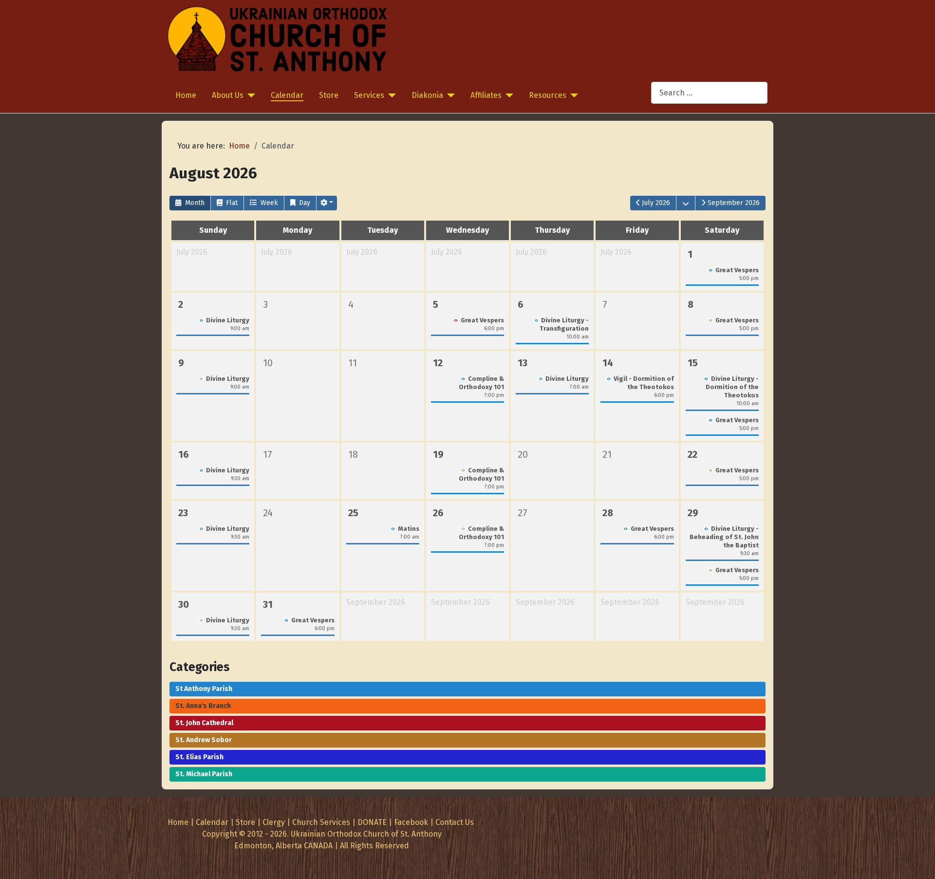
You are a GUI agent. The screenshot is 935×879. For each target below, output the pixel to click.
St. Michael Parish (203, 774)
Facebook (411, 822)
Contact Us (454, 822)
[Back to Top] (918, 861)
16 (183, 454)
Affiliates (486, 95)
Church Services (321, 822)
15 (693, 363)
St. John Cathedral (204, 723)
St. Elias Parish (199, 757)
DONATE (372, 822)
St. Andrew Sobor (203, 740)
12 (438, 363)
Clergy (273, 822)
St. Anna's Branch (203, 706)
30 (183, 604)
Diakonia (427, 95)
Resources (547, 95)
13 (522, 363)
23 (183, 513)
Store (328, 95)
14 (607, 363)
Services (369, 95)
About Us (227, 95)
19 (438, 454)
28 (607, 513)
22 (692, 454)
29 (693, 513)
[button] (327, 203)
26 (438, 513)
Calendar (287, 95)
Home (185, 95)
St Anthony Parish (203, 689)
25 (353, 513)
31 (268, 604)
